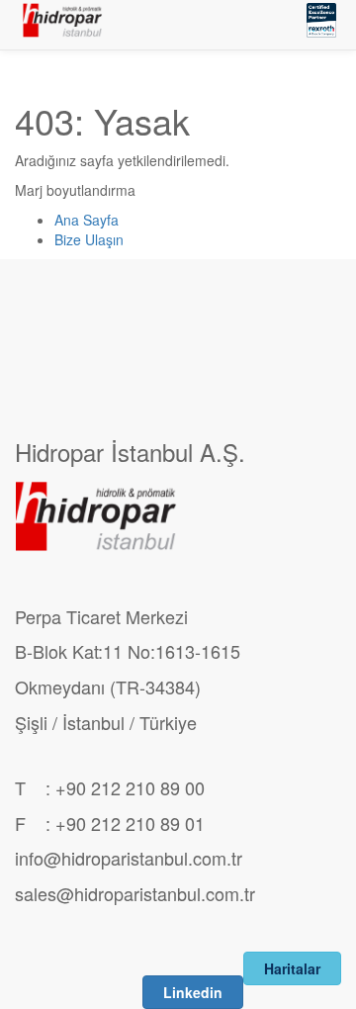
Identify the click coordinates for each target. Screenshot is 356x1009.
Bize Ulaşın (89, 239)
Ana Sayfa (86, 219)
